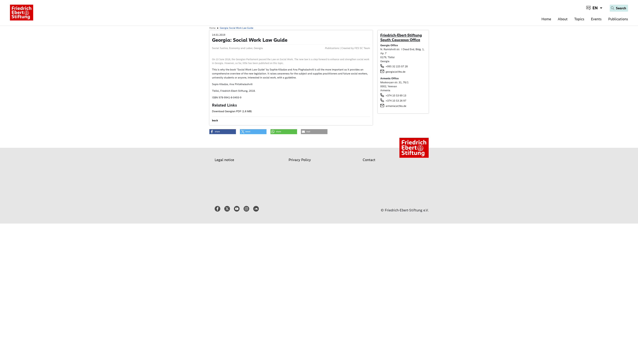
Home (546, 19)
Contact (369, 160)
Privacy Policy (300, 160)
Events (596, 19)
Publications (618, 19)
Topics (579, 19)
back (215, 120)
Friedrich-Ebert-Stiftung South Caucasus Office (401, 37)
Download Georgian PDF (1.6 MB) (232, 111)
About (563, 19)
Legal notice (224, 160)
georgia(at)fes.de (395, 71)
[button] (222, 131)
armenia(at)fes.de (396, 106)
